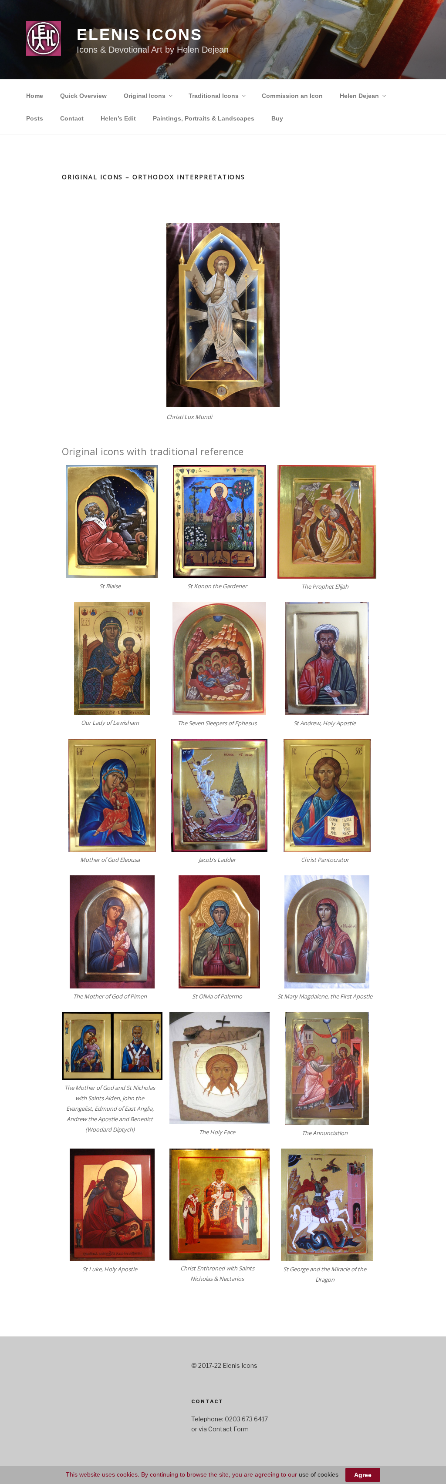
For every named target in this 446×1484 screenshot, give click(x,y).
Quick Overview (83, 95)
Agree (363, 1474)
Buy (277, 118)
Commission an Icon (292, 95)
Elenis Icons (140, 35)
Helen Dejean (359, 95)
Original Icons (145, 95)
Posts (34, 118)
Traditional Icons (214, 95)
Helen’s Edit (118, 118)
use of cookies (318, 1474)
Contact (72, 118)
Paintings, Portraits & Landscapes (203, 118)
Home (34, 95)
